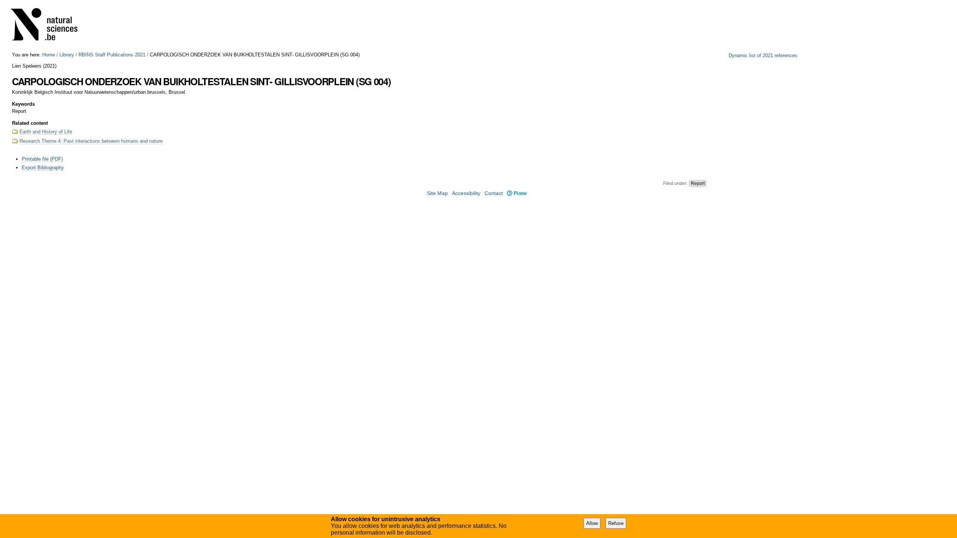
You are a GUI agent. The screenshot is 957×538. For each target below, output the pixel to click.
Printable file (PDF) (42, 159)
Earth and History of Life (45, 131)
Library (66, 55)
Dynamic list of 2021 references (763, 55)
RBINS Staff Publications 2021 (112, 55)
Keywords (23, 104)
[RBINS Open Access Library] (49, 26)
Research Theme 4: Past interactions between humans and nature (91, 141)
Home (48, 55)
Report (698, 183)
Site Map (437, 193)
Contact (493, 193)
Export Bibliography (43, 167)
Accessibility (466, 193)
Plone (517, 193)
